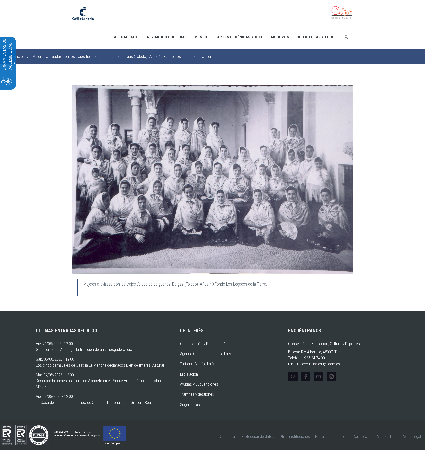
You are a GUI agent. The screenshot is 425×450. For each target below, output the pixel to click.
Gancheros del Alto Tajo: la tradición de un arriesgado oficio (84, 349)
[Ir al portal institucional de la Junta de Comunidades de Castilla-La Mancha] (83, 12)
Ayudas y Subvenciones (199, 384)
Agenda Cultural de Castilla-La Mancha (211, 353)
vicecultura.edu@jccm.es (320, 364)
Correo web (361, 436)
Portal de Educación (331, 436)
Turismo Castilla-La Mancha (202, 363)
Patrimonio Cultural (165, 37)
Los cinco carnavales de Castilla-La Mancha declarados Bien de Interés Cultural (100, 365)
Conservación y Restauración (204, 343)
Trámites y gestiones (197, 394)
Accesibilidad (387, 436)
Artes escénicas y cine (240, 37)
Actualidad (125, 37)
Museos (202, 37)
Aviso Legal (412, 436)
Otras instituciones (294, 436)
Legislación (189, 374)
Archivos (280, 37)
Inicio (18, 56)
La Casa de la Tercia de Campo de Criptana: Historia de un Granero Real (94, 402)
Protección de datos (257, 436)
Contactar (228, 436)
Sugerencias (190, 404)
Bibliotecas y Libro (316, 37)
